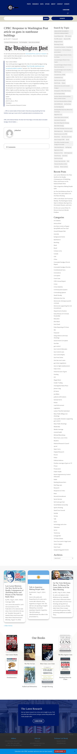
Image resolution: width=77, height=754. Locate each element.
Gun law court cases (59, 360)
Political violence (58, 460)
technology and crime (60, 524)
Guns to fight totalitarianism (62, 366)
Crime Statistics (58, 287)
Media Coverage (58, 429)
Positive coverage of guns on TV (63, 463)
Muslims (56, 441)
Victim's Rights (58, 544)
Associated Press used (32, 54)
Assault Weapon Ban (60, 231)
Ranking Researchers (60, 482)
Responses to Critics (58, 153)
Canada (56, 254)
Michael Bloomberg (59, 435)
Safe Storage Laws (68, 153)
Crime (55, 284)
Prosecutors (57, 469)
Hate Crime (57, 369)
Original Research (59, 452)
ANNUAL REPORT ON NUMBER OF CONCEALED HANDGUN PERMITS (61, 32)
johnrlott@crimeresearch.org (37, 743)
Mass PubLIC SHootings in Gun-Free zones (63, 128)
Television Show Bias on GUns (60, 164)
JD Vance (56, 391)
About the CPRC (67, 39)
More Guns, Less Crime (66, 136)
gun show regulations (60, 363)
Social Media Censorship (61, 505)
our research (42, 54)
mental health (58, 432)
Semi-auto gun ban (59, 502)
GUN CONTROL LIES (58, 104)
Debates (63, 83)
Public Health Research (59, 147)
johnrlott (33, 592)
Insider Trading (58, 383)
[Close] (75, 751)
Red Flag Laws (68, 147)
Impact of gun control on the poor (61, 117)
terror (55, 530)
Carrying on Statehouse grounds (11, 42)
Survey (56, 516)
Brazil (55, 248)
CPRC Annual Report (60, 281)
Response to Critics (59, 491)
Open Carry (57, 449)
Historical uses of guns (60, 371)
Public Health (57, 471)
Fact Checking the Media (59, 93)
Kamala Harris (58, 400)
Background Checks (58, 41)
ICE (55, 377)
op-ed (55, 446)
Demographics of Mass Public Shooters (62, 90)
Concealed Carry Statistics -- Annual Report (63, 47)
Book (55, 245)
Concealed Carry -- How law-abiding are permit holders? (62, 51)
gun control (57, 346)
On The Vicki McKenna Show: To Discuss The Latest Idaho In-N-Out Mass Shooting (63, 194)
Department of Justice (60, 311)
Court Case (57, 278)
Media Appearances (58, 131)
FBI (55, 330)
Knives (56, 402)
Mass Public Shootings (59, 125)
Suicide (56, 513)
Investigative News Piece (61, 386)
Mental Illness (57, 136)
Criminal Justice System (60, 289)
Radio (55, 479)
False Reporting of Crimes (61, 327)
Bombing (56, 242)
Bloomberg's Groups (58, 44)
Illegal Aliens (57, 380)
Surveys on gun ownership (59, 161)
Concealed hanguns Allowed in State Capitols (62, 61)
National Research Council (61, 443)
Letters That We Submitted (61, 411)
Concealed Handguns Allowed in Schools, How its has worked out (63, 66)
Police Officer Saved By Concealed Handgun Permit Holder (61, 143)
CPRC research (68, 36)
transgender (57, 536)
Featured (15, 39)
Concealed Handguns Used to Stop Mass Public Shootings (62, 71)
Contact (60, 4)
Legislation (57, 408)
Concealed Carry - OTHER (59, 74)
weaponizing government (61, 550)
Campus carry (58, 251)
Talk (55, 519)
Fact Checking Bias (23, 42)
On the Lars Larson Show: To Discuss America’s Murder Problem (62, 210)
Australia (56, 234)
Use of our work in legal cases (62, 541)
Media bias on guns (68, 131)
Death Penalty (57, 83)
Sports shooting (58, 507)
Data (41, 4)
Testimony (56, 166)
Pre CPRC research (58, 39)
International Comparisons (59, 120)
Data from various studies (59, 80)
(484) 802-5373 (37, 745)
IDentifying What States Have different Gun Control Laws (63, 110)
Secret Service (58, 499)
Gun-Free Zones (67, 104)
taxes (55, 522)
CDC (55, 256)
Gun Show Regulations (59, 106)
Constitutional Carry (58, 77)
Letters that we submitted (34, 42)
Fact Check (57, 324)
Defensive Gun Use (59, 298)
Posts (29, 4)
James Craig (57, 388)
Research (35, 4)
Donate (66, 4)
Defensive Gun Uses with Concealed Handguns (61, 87)
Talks (68, 161)
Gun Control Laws (59, 352)
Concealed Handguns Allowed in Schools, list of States (63, 56)
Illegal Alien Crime (58, 114)
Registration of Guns (58, 150)
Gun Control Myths (59, 355)
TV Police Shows (58, 538)
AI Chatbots (57, 220)
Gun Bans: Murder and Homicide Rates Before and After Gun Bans (62, 97)
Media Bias (57, 426)
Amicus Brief (57, 223)
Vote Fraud (57, 547)
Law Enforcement (59, 405)
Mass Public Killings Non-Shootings (61, 123)
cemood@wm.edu (61, 743)
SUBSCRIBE (38, 721)
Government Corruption (61, 340)
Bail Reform (57, 240)
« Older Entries (8, 626)
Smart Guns (64, 155)
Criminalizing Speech (60, 292)
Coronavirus (57, 273)
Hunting (56, 374)
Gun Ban (56, 343)
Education (56, 319)
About (53, 4)
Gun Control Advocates (60, 349)
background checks (59, 237)
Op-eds (47, 4)
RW (8, 600)
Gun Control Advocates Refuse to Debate (62, 101)
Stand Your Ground (58, 158)
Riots (55, 493)
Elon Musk (57, 321)
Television (57, 527)
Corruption (57, 275)
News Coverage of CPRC (59, 139)
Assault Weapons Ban (58, 36)
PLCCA (56, 455)
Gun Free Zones (58, 357)
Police (55, 457)
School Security (57, 155)
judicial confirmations (60, 397)
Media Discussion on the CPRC (60, 134)
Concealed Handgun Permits (62, 267)
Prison (55, 466)
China (55, 259)
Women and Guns (64, 166)
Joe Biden (56, 394)
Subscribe (66, 10)
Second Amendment (60, 496)
